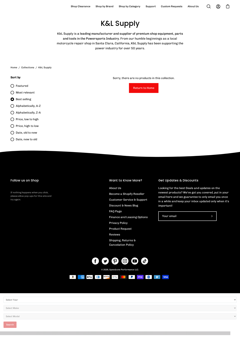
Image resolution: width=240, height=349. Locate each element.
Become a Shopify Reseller (126, 194)
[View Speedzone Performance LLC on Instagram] (124, 261)
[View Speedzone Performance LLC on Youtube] (134, 261)
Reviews (114, 234)
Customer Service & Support (128, 199)
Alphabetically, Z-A (28, 112)
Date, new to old (26, 139)
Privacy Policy (118, 223)
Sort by (15, 77)
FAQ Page (115, 211)
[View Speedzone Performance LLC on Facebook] (95, 261)
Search (10, 324)
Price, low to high (27, 119)
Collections (27, 67)
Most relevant (25, 92)
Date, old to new (26, 132)
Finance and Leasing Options (128, 217)
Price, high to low (27, 126)
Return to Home (143, 88)
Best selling (23, 99)
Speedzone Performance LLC (123, 269)
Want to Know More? (125, 180)
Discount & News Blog (123, 205)
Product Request (120, 228)
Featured (22, 85)
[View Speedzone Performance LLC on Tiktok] (144, 261)
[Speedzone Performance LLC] (32, 6)
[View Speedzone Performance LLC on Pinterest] (115, 261)
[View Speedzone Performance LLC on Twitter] (105, 261)
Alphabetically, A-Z (28, 106)
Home (14, 67)
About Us (115, 188)
